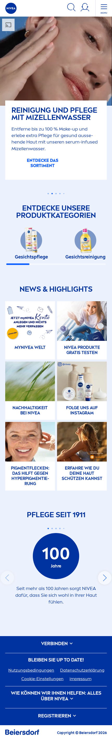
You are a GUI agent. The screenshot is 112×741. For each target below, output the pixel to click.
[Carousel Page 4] (60, 193)
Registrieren (55, 716)
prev (7, 578)
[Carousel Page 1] (48, 193)
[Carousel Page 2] (52, 528)
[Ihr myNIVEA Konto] (85, 8)
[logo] (11, 8)
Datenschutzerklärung (82, 670)
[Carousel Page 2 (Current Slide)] (52, 193)
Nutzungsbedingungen (31, 670)
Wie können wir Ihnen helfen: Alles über (56, 696)
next (104, 578)
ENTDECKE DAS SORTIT (42, 163)
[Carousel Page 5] (63, 193)
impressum (80, 678)
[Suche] (71, 8)
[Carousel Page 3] (56, 193)
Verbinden (55, 643)
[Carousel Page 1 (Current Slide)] (48, 528)
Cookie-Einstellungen (42, 678)
